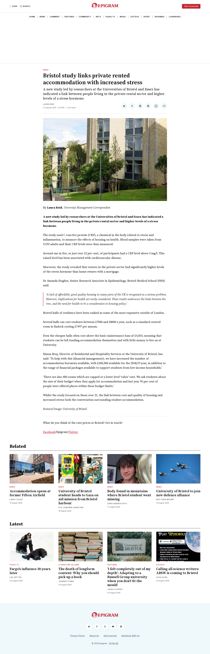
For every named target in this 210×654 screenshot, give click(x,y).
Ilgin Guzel (162, 577)
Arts (98, 17)
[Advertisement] (105, 42)
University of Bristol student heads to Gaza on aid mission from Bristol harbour (78, 497)
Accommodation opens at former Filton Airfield (30, 493)
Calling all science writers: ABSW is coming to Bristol (177, 571)
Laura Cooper (114, 589)
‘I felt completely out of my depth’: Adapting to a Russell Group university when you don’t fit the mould (129, 577)
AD (117, 643)
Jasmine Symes (66, 581)
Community (85, 17)
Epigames (159, 17)
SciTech (134, 17)
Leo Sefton (16, 577)
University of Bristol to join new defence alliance (178, 493)
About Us (94, 635)
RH (113, 643)
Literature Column (68, 565)
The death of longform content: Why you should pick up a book (78, 573)
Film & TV (110, 17)
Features (69, 17)
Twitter (73, 432)
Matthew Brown (165, 499)
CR (110, 643)
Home (32, 17)
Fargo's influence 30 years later (30, 571)
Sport (146, 17)
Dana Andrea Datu (117, 503)
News (42, 17)
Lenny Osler (16, 499)
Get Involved (191, 6)
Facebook (49, 432)
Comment (55, 17)
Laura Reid (48, 104)
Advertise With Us (130, 635)
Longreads (175, 17)
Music (123, 17)
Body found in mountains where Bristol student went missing (129, 495)
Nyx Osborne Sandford (71, 507)
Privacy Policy (77, 635)
